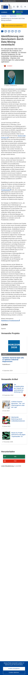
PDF (15, 461)
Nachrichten (13, 16)
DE (2, 31)
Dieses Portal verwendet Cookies (13, 663)
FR (12, 31)
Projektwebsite (5, 190)
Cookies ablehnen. (14, 672)
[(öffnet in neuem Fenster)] (6, 6)
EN (5, 31)
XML (15, 456)
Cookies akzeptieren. (14, 668)
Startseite (3, 16)
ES (9, 31)
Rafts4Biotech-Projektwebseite (10, 320)
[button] (17, 6)
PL (19, 31)
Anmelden (14, 6)
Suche (21, 6)
